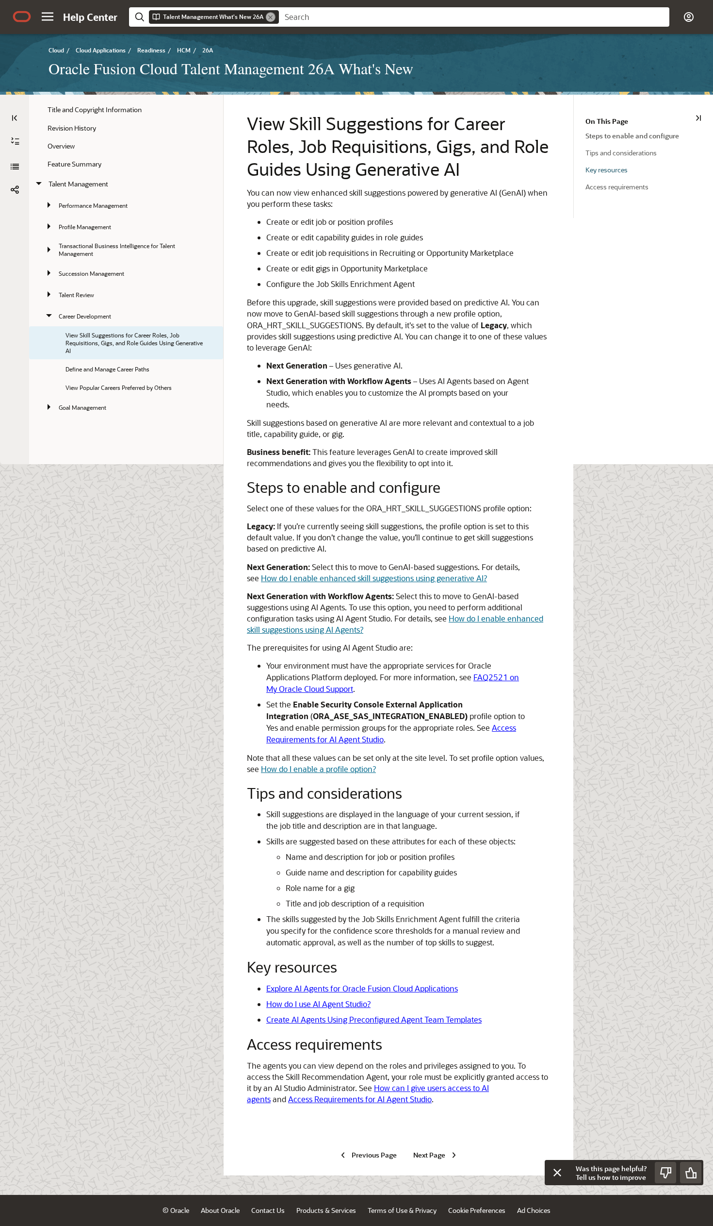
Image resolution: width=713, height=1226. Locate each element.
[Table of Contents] (14, 118)
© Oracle (175, 1210)
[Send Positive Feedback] (690, 1172)
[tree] (126, 259)
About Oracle (220, 1210)
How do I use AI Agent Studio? (318, 1004)
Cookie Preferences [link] (476, 1210)
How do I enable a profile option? (318, 769)
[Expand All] (15, 141)
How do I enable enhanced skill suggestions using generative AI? (374, 578)
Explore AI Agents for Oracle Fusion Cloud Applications (362, 988)
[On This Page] (698, 118)
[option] (649, 135)
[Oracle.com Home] (22, 16)
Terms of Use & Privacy (402, 1210)
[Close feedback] (557, 1172)
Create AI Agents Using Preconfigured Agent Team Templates (374, 1019)
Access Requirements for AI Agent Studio (360, 1099)
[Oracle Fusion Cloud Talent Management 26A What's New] (14, 166)
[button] (47, 16)
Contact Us (268, 1210)
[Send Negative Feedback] (665, 1172)
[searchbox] (474, 17)
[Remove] (270, 17)
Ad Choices (534, 1210)
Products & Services (326, 1210)
